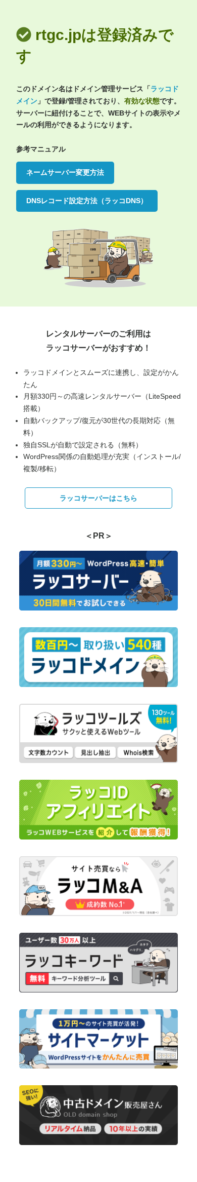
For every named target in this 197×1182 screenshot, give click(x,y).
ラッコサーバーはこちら (98, 498)
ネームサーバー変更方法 (65, 172)
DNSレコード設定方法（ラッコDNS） (86, 201)
